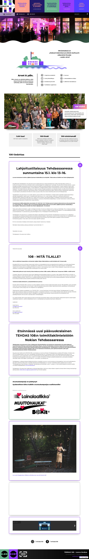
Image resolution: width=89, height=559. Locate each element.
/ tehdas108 (39, 541)
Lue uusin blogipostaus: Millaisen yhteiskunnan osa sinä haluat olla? (29, 475)
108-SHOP (32, 14)
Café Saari (20, 136)
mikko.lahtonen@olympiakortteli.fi (28, 369)
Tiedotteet (8, 14)
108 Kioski (44, 136)
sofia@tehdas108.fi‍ (17, 306)
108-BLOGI (22, 14)
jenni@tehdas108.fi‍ (17, 312)
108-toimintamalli (68, 136)
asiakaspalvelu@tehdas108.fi (79, 556)
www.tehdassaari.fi (30, 365)
